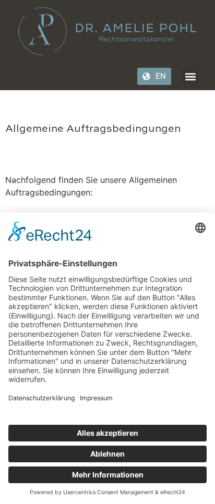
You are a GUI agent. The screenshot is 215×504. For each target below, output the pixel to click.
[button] (190, 76)
